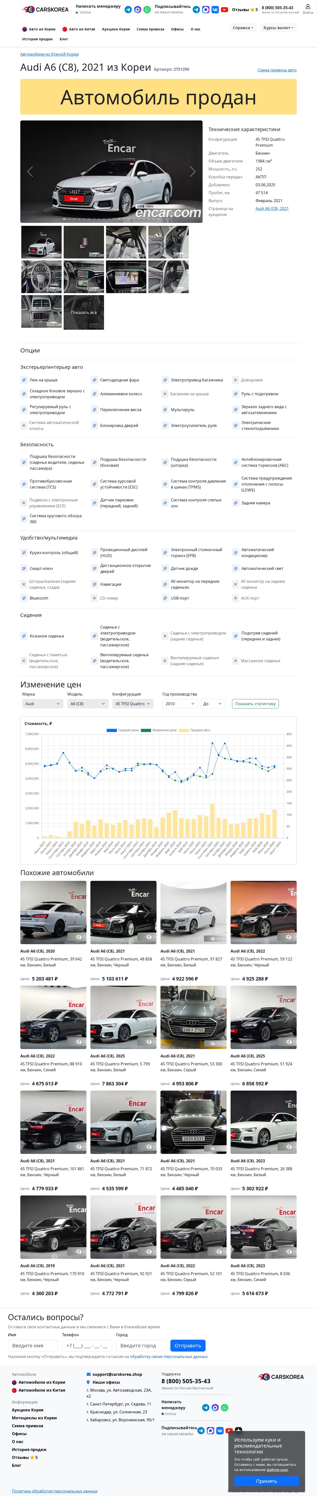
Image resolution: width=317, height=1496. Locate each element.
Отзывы (240, 9)
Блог (64, 39)
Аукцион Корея (116, 29)
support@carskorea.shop (117, 1374)
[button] (192, 171)
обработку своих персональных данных (168, 1356)
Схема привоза (150, 29)
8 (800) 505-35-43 (277, 7)
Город (122, 1334)
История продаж (37, 39)
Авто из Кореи (42, 29)
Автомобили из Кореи (42, 1382)
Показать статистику (255, 703)
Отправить (188, 1345)
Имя (12, 1334)
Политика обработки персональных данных (55, 1491)
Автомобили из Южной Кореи (49, 54)
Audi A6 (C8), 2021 (272, 208)
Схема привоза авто (277, 70)
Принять (266, 1481)
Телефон (70, 1334)
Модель (75, 694)
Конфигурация (126, 694)
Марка (28, 694)
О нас (195, 29)
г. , (119, 1404)
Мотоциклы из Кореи (34, 1418)
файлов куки (277, 1469)
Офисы (177, 29)
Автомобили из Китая (42, 1390)
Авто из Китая (82, 29)
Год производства (179, 694)
